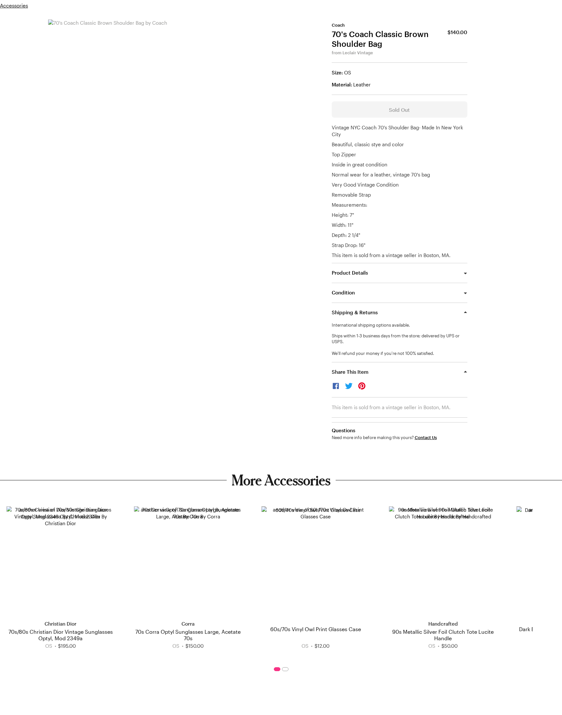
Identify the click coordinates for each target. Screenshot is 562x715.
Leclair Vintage (357, 52)
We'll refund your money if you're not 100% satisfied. (383, 353)
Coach (338, 25)
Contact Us (426, 438)
